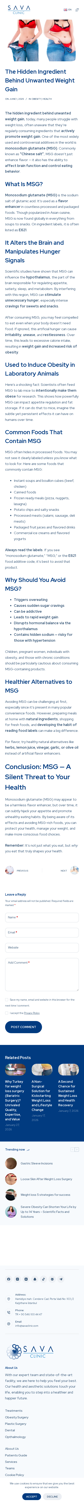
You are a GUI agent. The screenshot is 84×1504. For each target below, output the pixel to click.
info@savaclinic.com (26, 1325)
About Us (12, 1449)
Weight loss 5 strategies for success (45, 1195)
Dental (10, 1430)
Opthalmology (15, 1437)
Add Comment (19, 963)
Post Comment (23, 1027)
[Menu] (77, 10)
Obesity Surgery (16, 1417)
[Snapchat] (34, 1279)
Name (13, 917)
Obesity (36, 99)
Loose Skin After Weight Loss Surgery (46, 1179)
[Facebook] (9, 1279)
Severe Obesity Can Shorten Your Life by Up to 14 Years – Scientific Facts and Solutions (48, 1212)
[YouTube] (26, 1279)
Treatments (13, 1411)
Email (12, 932)
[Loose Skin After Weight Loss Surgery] (11, 1179)
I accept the (25, 1013)
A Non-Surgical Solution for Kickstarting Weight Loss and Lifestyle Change (42, 1096)
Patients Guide (16, 1455)
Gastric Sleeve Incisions (37, 1163)
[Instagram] (17, 1279)
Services (11, 1462)
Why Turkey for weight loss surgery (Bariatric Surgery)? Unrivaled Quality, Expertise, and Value (14, 1100)
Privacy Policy (32, 1013)
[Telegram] (61, 1279)
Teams (10, 1468)
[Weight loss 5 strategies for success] (11, 1195)
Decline (52, 1496)
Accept (31, 1496)
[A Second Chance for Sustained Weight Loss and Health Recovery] (68, 1069)
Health (47, 99)
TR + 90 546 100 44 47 (28, 1314)
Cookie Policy (14, 1475)
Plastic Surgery (15, 1424)
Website (13, 948)
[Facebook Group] (52, 1279)
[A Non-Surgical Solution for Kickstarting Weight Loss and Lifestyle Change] (42, 1069)
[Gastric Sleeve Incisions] (11, 1163)
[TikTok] (43, 1279)
